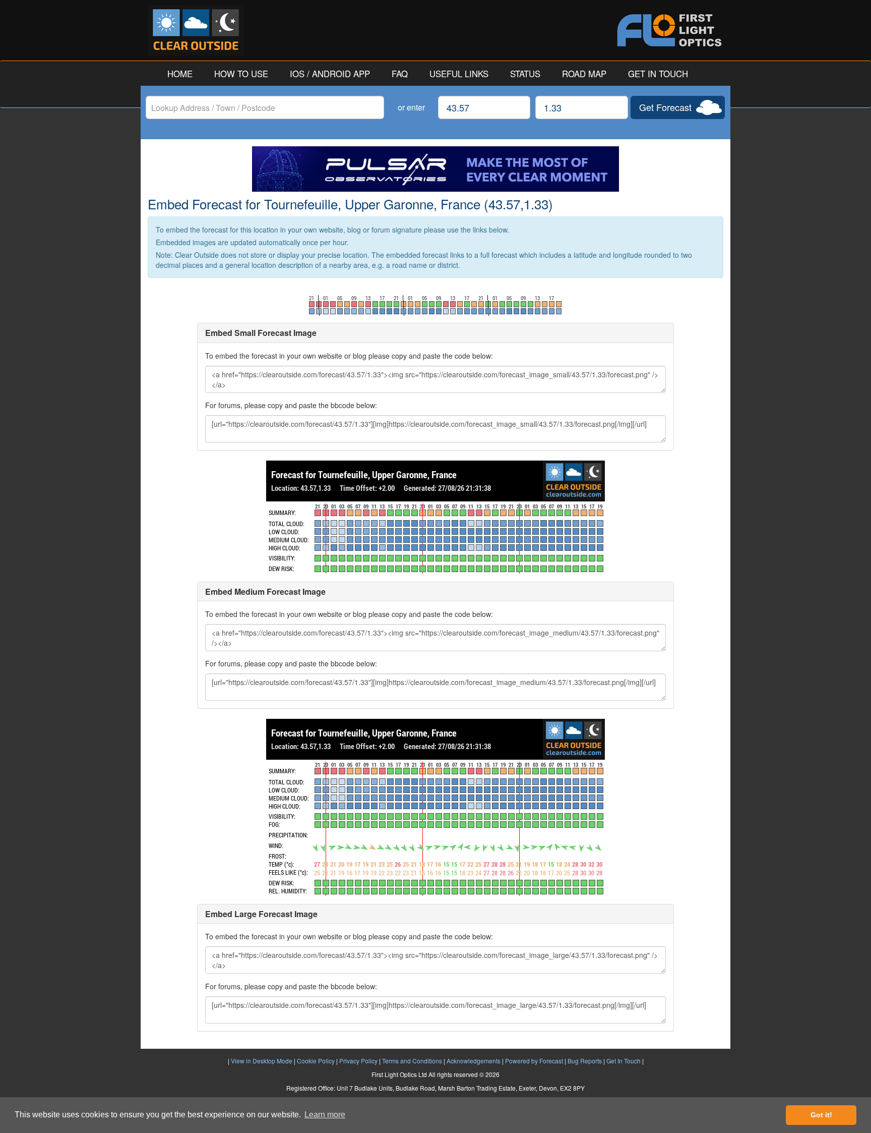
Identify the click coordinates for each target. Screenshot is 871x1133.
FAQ (400, 74)
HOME (180, 74)
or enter (411, 107)
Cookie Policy (316, 1060)
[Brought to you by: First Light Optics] (579, 30)
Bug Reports (585, 1060)
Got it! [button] (821, 1115)
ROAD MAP (584, 74)
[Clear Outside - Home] (292, 30)
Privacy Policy (358, 1060)
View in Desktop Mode (261, 1060)
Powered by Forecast (534, 1060)
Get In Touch (623, 1060)
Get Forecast (665, 107)
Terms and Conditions (412, 1060)
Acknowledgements (474, 1060)
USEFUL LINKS (458, 74)
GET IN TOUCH (658, 74)
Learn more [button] (324, 1114)
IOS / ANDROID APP (330, 74)
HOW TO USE (241, 74)
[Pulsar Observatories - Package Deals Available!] (435, 169)
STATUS (525, 74)
